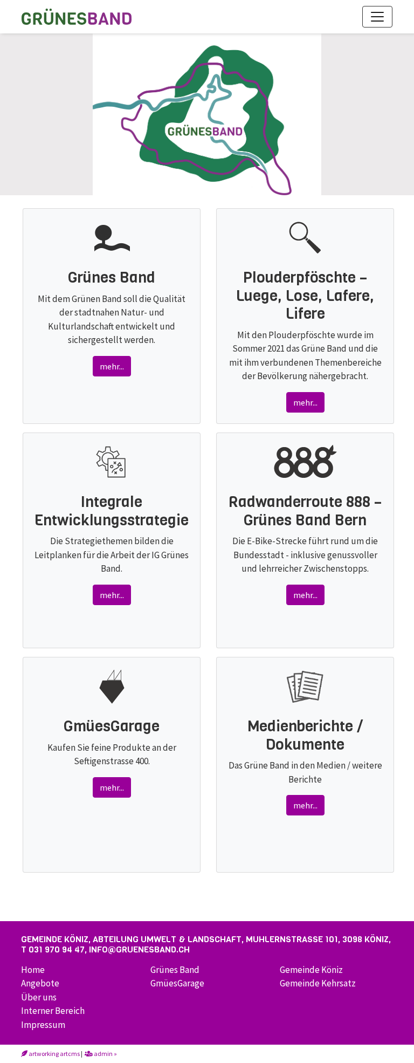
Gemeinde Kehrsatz (318, 983)
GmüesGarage (177, 983)
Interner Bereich (53, 1011)
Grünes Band (174, 970)
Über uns (39, 997)
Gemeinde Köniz (311, 970)
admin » (105, 1054)
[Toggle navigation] (377, 17)
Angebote (40, 983)
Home (33, 970)
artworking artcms (53, 1054)
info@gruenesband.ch (139, 949)
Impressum (43, 1025)
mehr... (112, 366)
